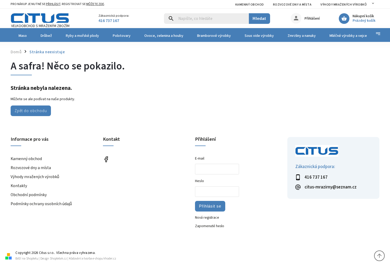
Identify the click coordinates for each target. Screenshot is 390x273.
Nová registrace (207, 217)
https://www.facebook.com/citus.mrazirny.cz (106, 159)
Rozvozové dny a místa (292, 4)
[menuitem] (22, 36)
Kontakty (19, 186)
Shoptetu (32, 258)
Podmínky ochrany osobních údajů (41, 204)
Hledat (259, 18)
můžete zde (95, 4)
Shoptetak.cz (58, 258)
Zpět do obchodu (31, 111)
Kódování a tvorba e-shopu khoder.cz (92, 258)
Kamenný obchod (249, 4)
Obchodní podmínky (29, 195)
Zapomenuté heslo (209, 226)
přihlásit (53, 4)
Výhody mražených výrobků (343, 4)
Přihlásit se (210, 206)
